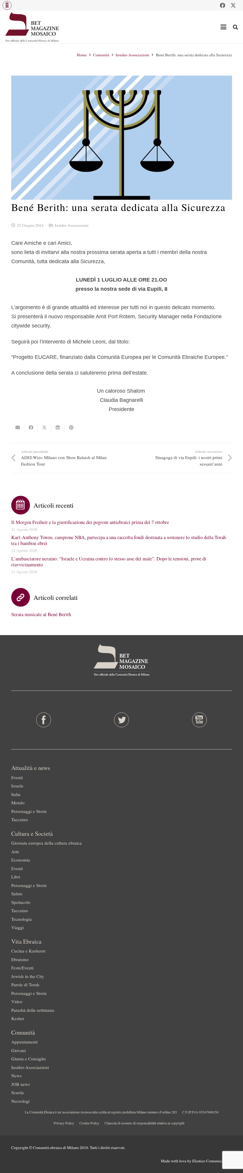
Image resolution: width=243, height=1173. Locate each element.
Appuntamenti (24, 1042)
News (16, 1075)
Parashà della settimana (32, 1010)
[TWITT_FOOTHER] (121, 719)
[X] (233, 5)
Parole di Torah (25, 984)
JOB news (20, 1084)
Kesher (17, 1018)
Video (17, 1001)
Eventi (17, 777)
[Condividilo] (31, 427)
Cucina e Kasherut (28, 951)
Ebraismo (20, 959)
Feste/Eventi (22, 968)
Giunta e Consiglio (28, 1059)
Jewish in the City (27, 976)
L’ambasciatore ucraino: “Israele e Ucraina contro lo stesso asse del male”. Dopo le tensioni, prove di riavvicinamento (108, 562)
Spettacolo (21, 902)
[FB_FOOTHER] (43, 719)
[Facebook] (222, 5)
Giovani (18, 1050)
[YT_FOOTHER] (199, 719)
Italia (15, 794)
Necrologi (20, 1101)
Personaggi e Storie (29, 811)
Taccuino (19, 819)
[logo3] (32, 27)
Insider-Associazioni (72, 225)
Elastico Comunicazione (212, 1161)
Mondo (18, 803)
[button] (7, 5)
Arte (15, 851)
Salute (17, 893)
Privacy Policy (64, 1123)
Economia (20, 860)
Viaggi (17, 927)
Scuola (17, 1092)
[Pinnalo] (71, 427)
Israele (17, 786)
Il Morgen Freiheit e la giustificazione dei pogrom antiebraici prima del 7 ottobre (90, 522)
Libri (15, 877)
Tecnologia (21, 919)
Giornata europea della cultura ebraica (46, 843)
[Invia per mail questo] (18, 427)
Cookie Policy (89, 1123)
